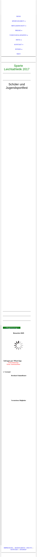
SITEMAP (23, 549)
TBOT (19, 54)
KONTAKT (14, 549)
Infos (18, 40)
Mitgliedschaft (18, 26)
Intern (18, 49)
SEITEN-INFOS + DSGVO (23, 548)
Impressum (8, 548)
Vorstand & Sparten (18, 35)
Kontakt (18, 44)
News (18, 16)
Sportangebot (18, 21)
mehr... (5, 305)
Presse (18, 30)
